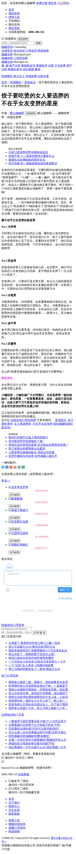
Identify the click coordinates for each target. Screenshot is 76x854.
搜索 (38, 43)
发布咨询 (19, 50)
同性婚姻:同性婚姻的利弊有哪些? (29, 736)
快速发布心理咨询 (12, 624)
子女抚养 (60, 65)
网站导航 (14, 28)
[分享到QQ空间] (19, 467)
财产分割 (15, 65)
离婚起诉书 (15, 69)
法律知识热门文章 (12, 714)
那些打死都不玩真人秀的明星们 (28, 437)
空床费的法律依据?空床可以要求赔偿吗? (33, 728)
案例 (37, 69)
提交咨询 (23, 39)
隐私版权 (14, 813)
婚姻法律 (7, 61)
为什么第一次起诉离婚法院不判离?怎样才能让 (37, 732)
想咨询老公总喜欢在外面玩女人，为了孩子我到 (38, 704)
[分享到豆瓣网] (23, 467)
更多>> (5, 480)
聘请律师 (43, 50)
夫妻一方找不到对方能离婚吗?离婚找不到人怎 (37, 739)
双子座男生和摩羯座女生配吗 (26, 448)
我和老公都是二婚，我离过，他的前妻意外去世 (38, 682)
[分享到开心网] (11, 467)
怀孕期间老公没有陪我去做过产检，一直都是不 (38, 685)
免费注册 (41, 3)
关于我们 (14, 802)
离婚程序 (41, 65)
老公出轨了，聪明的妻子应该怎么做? (31, 654)
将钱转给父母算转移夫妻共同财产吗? (31, 743)
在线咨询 (30, 113)
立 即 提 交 (39, 632)
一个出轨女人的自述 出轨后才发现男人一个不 (37, 661)
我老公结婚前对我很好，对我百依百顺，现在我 (38, 689)
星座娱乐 (30, 82)
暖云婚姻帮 (17, 113)
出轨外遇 (43, 76)
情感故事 (31, 76)
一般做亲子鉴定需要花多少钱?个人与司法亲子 (37, 721)
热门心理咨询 (9, 675)
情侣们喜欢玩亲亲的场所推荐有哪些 (31, 657)
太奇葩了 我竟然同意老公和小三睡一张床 (34, 643)
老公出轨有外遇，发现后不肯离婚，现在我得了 (38, 693)
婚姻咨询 (7, 46)
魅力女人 (19, 76)
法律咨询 (7, 50)
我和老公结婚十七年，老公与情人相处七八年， (38, 708)
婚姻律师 (7, 58)
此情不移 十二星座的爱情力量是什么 (31, 155)
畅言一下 (64, 589)
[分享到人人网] (6, 467)
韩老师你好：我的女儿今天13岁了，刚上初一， (38, 700)
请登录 (52, 3)
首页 (11, 9)
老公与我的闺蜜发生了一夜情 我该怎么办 (34, 669)
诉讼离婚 (28, 69)
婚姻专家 (7, 54)
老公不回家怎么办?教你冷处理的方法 (31, 646)
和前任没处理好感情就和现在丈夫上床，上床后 (38, 696)
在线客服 (23, 774)
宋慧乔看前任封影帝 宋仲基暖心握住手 (32, 456)
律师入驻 (14, 17)
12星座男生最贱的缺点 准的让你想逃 (31, 452)
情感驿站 (7, 76)
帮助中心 (14, 806)
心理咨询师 (20, 58)
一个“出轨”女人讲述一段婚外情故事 (30, 665)
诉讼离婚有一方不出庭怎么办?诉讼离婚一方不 (37, 747)
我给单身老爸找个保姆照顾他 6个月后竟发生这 (37, 650)
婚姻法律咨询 (16, 824)
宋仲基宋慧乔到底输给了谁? (26, 441)
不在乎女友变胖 (42, 423)
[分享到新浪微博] (15, 467)
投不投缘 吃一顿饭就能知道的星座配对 (32, 163)
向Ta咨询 (14, 494)
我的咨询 (14, 13)
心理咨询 (31, 50)
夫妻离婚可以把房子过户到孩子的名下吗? (34, 724)
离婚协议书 (28, 65)
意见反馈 (14, 810)
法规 (51, 65)
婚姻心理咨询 (16, 827)
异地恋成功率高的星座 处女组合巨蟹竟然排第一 (38, 444)
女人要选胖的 (22, 423)
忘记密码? (63, 3)
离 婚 (4, 65)
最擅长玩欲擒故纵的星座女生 (26, 159)
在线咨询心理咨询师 (23, 420)
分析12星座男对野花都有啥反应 (28, 152)
